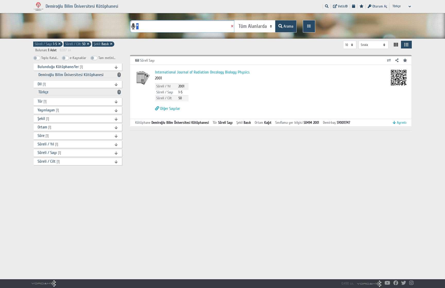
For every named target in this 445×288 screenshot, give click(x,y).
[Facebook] (395, 283)
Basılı (103, 44)
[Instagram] (411, 283)
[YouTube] (387, 283)
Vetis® (342, 6)
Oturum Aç (379, 6)
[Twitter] (403, 283)
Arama (288, 26)
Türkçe (78, 92)
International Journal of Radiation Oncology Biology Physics (202, 72)
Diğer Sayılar (169, 108)
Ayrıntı (401, 122)
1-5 (48, 44)
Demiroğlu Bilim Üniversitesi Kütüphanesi (78, 74)
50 (77, 44)
